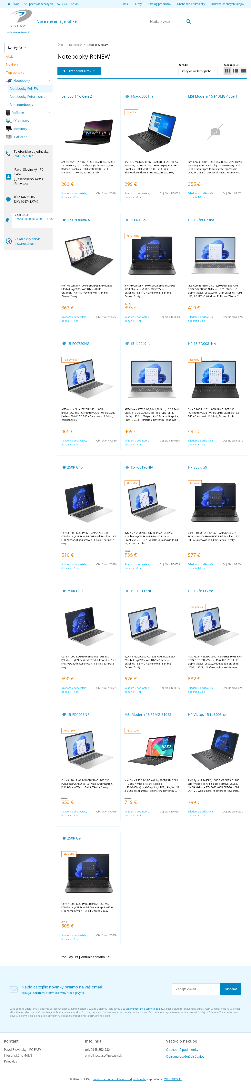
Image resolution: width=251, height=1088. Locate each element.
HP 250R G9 (197, 467)
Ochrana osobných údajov (227, 4)
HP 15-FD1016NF (75, 714)
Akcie (10, 56)
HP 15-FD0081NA (202, 343)
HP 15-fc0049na (137, 343)
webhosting (140, 1079)
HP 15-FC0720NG (75, 343)
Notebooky (75, 44)
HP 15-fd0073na (201, 220)
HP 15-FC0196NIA (139, 467)
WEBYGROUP (173, 1079)
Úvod (16, 4)
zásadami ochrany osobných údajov (143, 1008)
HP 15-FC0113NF (138, 590)
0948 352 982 (70, 4)
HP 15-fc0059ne (201, 590)
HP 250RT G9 (135, 220)
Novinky (12, 64)
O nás (124, 4)
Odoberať (230, 989)
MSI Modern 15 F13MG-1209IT (213, 96)
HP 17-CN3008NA (75, 220)
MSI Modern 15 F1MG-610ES (148, 714)
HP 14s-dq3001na (139, 96)
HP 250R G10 (72, 467)
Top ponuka (15, 72)
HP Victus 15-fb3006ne (207, 714)
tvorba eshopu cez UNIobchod (112, 1079)
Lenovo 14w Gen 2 (76, 96)
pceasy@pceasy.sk (41, 4)
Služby (138, 4)
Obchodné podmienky (191, 4)
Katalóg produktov (159, 4)
